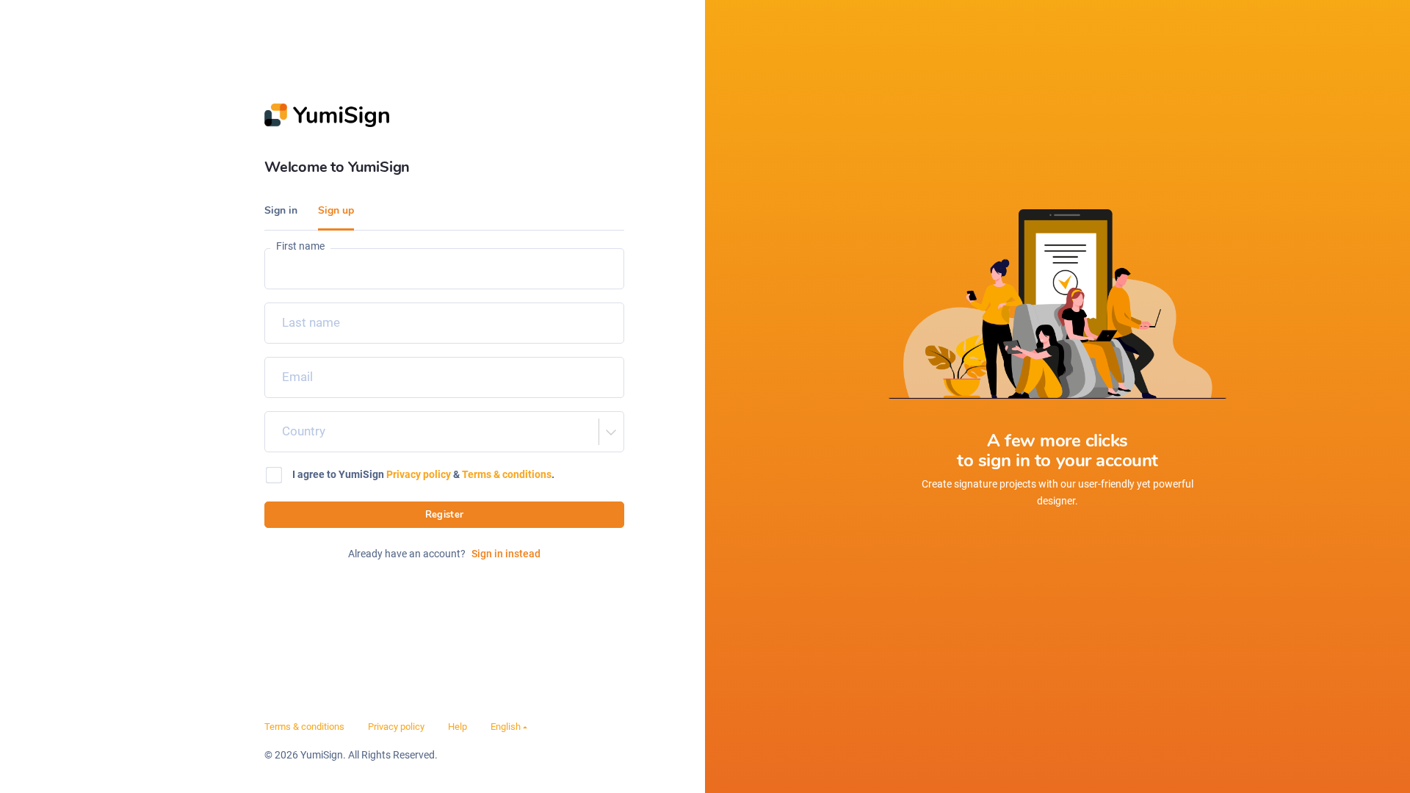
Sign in (280, 210)
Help (457, 726)
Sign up (336, 210)
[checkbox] (444, 475)
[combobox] (277, 432)
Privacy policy (418, 474)
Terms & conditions (507, 474)
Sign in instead (505, 554)
